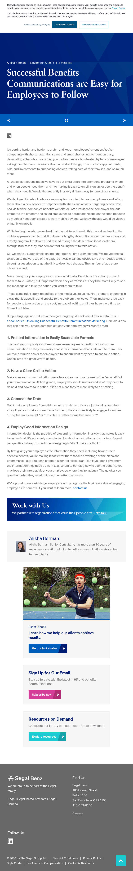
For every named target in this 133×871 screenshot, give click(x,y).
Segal (11, 799)
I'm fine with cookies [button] (64, 25)
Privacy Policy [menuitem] (92, 858)
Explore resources (44, 736)
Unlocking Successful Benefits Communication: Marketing (65, 321)
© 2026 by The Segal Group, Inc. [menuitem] (27, 858)
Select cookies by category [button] (37, 25)
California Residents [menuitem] (81, 863)
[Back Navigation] (66, 120)
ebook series (15, 321)
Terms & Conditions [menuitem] (65, 858)
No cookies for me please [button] (94, 25)
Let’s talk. (100, 513)
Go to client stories (44, 648)
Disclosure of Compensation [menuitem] (45, 863)
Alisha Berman (16, 62)
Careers (77, 813)
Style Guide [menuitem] (14, 863)
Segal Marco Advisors (32, 799)
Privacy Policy (118, 8)
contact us (80, 488)
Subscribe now (41, 694)
